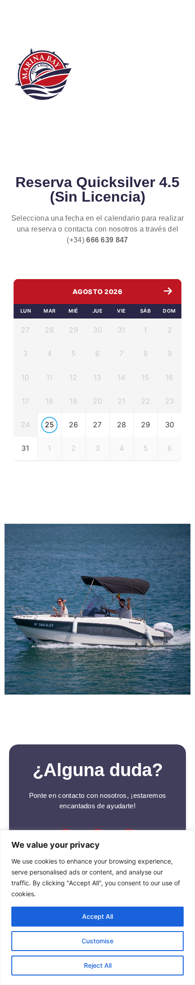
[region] (97, 907)
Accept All (97, 916)
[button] (151, 69)
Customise (97, 941)
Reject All (98, 965)
